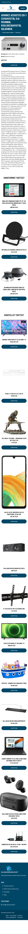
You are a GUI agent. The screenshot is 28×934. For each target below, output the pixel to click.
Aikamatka (6, 892)
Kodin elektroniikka (8, 32)
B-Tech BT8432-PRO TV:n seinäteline (14, 609)
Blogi (5, 895)
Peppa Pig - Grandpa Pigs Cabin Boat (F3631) (14, 683)
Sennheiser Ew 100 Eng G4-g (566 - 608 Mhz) (14, 844)
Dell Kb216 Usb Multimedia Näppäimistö (14, 721)
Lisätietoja (14, 65)
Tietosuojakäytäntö (10, 917)
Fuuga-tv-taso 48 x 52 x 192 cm (14, 394)
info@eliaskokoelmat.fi (6, 2)
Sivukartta (20, 917)
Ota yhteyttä (13, 915)
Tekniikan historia (9, 886)
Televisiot (18, 32)
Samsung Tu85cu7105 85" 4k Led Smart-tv (14, 339)
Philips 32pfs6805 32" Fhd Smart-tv (14, 643)
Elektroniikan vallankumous (11, 889)
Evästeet (20, 915)
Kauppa (23, 8)
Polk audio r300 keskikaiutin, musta (14, 568)
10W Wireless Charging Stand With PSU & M (14, 250)
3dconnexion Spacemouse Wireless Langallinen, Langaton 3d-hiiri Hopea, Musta (14, 289)
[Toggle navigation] (3, 8)
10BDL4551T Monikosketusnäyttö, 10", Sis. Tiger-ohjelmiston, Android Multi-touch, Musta (14, 203)
